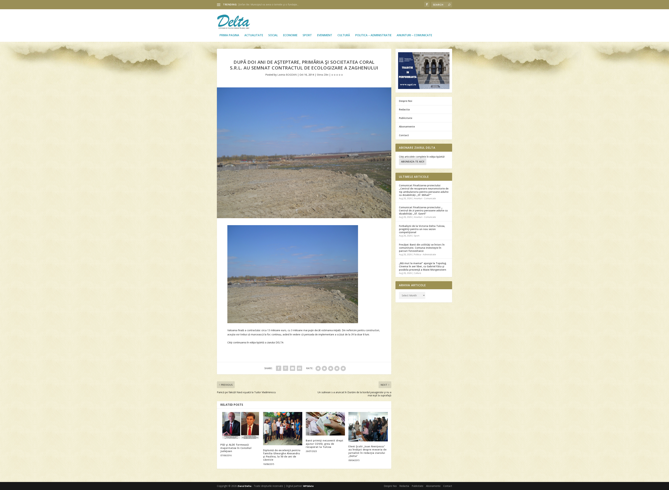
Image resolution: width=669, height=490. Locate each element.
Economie (290, 35)
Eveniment (324, 35)
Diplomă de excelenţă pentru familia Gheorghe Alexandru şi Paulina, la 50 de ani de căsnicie (282, 455)
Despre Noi (405, 101)
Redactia (404, 109)
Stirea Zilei (322, 74)
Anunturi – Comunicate (414, 35)
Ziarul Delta (244, 486)
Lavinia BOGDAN (287, 74)
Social (273, 35)
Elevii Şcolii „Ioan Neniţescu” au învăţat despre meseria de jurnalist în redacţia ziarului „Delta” (367, 451)
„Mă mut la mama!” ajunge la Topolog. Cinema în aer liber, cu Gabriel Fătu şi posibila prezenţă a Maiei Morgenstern (423, 266)
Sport (307, 35)
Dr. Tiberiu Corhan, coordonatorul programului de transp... (270, 4)
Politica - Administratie (425, 254)
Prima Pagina (229, 35)
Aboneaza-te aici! (412, 161)
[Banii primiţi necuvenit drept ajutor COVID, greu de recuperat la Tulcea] (325, 423)
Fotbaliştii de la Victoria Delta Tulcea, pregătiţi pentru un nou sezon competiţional (422, 229)
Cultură (343, 35)
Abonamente (407, 126)
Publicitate (405, 118)
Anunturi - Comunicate (425, 198)
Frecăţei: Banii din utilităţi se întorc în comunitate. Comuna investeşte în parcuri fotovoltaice (422, 247)
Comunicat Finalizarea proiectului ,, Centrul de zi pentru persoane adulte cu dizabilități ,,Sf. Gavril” (423, 210)
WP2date (308, 486)
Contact (404, 135)
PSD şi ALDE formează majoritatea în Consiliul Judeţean (235, 448)
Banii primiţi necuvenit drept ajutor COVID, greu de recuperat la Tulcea (324, 443)
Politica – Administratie (373, 35)
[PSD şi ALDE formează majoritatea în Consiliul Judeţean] (240, 426)
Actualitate (253, 35)
